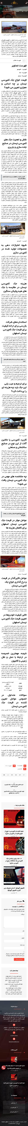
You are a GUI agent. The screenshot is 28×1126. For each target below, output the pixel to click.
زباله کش (21, 56)
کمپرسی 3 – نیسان (22, 76)
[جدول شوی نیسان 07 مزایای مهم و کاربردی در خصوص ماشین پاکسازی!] (14, 1060)
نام (23, 931)
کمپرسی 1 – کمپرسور (22, 69)
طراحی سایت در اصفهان (21, 1121)
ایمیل (22, 938)
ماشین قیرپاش (17, 93)
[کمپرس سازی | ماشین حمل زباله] (14, 2)
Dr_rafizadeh (20, 765)
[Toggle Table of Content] (23, 60)
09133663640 (12, 1123)
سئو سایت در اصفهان (10, 1121)
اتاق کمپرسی (13, 836)
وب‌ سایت (22, 945)
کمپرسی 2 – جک (23, 72)
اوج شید (18, 1123)
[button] (3, 1068)
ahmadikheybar (23, 645)
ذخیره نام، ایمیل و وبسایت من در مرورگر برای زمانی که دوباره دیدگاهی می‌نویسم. (15, 954)
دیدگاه (22, 914)
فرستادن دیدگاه (19, 959)
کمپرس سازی (6, 40)
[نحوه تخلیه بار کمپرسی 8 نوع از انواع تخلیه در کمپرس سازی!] (14, 1077)
